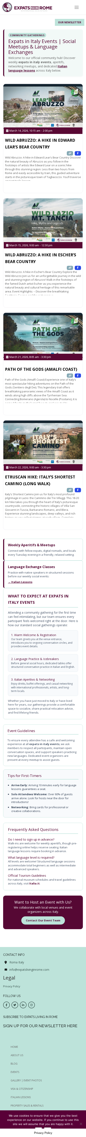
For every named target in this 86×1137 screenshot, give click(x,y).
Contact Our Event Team (43, 920)
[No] (81, 1124)
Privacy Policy (11, 986)
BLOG (14, 1063)
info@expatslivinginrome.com (29, 970)
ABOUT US (17, 1055)
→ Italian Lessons (20, 582)
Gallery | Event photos (26, 1080)
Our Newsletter (69, 22)
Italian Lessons (21, 1097)
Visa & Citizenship (22, 1089)
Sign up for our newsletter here (40, 1025)
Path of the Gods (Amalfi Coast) (41, 369)
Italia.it (34, 883)
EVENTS (15, 1072)
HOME (14, 1047)
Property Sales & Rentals (27, 1105)
